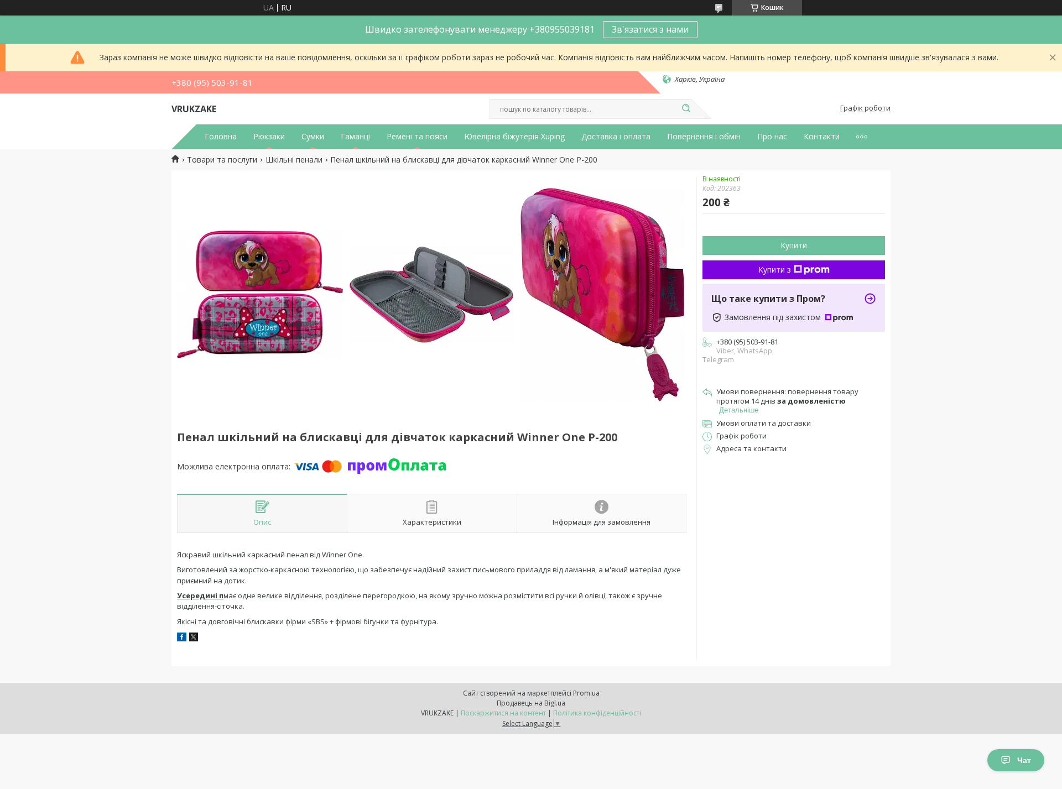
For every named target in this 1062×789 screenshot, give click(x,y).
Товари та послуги (222, 160)
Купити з (774, 269)
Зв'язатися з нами (650, 29)
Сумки (312, 136)
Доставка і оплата (615, 136)
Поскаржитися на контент (503, 713)
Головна (221, 136)
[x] (193, 638)
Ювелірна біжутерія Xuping (514, 136)
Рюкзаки (269, 136)
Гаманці (355, 136)
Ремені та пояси (417, 136)
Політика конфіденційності (597, 713)
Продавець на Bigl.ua (531, 703)
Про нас (772, 136)
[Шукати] (686, 109)
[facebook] (181, 638)
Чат (1024, 760)
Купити (793, 245)
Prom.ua (586, 693)
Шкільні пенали (294, 160)
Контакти (822, 136)
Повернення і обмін (704, 136)
